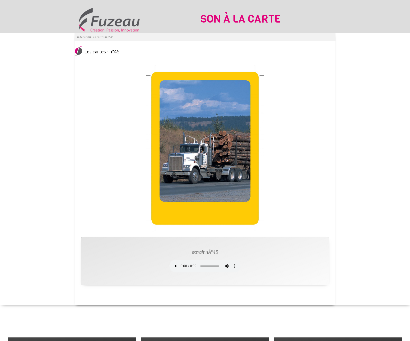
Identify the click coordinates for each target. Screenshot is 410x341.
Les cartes (98, 36)
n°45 (110, 36)
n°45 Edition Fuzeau (109, 16)
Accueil (84, 36)
